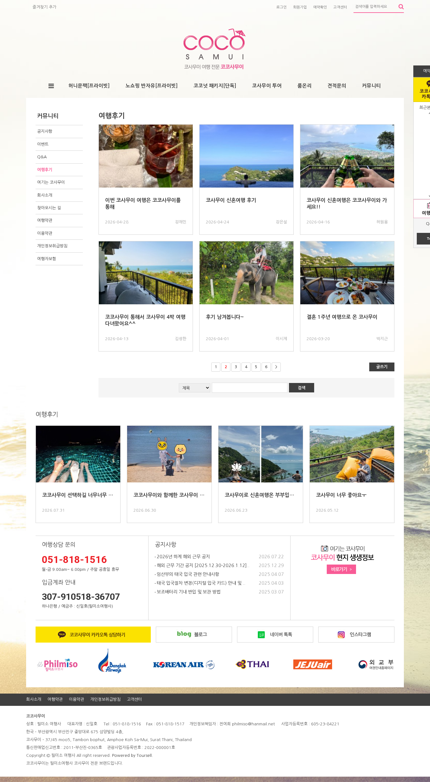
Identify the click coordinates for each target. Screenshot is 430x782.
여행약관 (44, 220)
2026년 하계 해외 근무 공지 (183, 556)
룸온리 (304, 85)
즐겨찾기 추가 (44, 7)
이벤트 (42, 144)
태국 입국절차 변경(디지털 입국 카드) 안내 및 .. (200, 583)
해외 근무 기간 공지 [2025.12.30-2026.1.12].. (202, 565)
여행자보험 (46, 259)
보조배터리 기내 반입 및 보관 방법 (188, 592)
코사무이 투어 (267, 85)
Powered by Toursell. (132, 755)
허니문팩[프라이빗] (89, 85)
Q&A (42, 157)
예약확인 (320, 7)
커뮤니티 (371, 85)
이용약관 (44, 233)
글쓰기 (382, 367)
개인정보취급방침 (52, 246)
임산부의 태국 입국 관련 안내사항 (187, 574)
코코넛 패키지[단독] (215, 85)
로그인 (281, 7)
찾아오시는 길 (49, 208)
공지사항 (44, 131)
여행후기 (44, 170)
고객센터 (340, 7)
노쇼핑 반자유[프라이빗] (152, 85)
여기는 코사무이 (51, 182)
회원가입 (300, 7)
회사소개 (44, 195)
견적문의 (336, 85)
